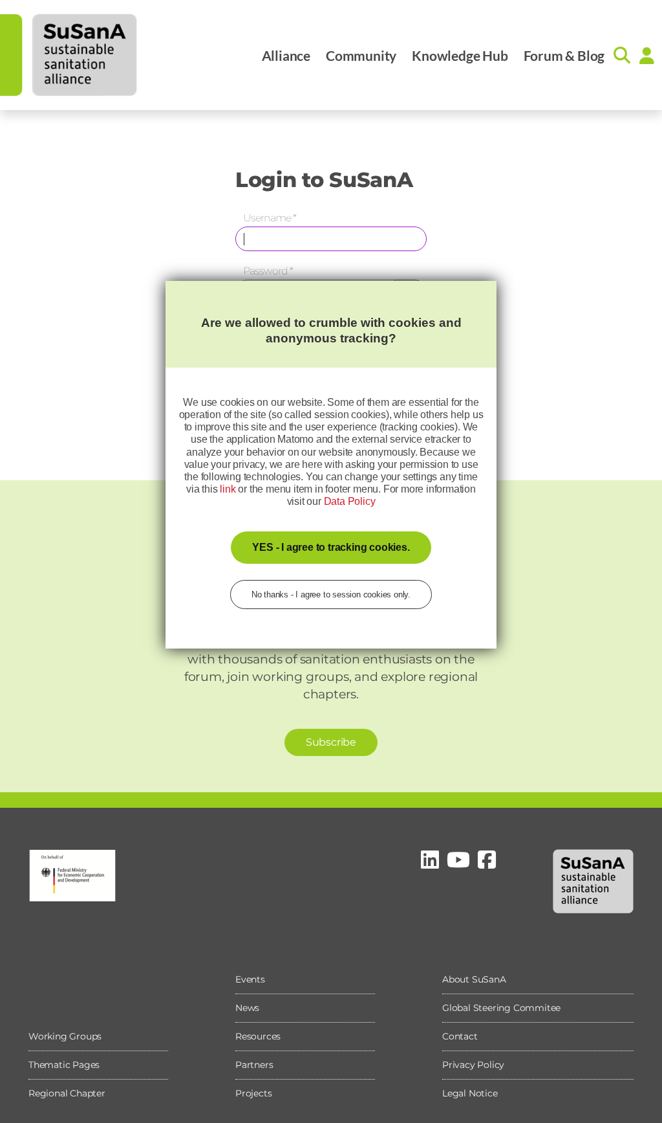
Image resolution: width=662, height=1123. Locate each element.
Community (361, 55)
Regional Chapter (66, 1093)
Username (269, 218)
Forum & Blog (564, 55)
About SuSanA (474, 979)
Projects (253, 1093)
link (227, 489)
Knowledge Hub (459, 55)
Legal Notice (470, 1093)
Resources (258, 1036)
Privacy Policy (473, 1065)
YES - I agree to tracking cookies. (330, 547)
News (247, 1008)
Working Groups (64, 1036)
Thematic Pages (64, 1065)
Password (268, 271)
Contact (460, 1036)
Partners (254, 1065)
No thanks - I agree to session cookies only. (331, 594)
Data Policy (350, 501)
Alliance (286, 55)
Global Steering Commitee (501, 1008)
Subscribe (331, 742)
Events (250, 979)
